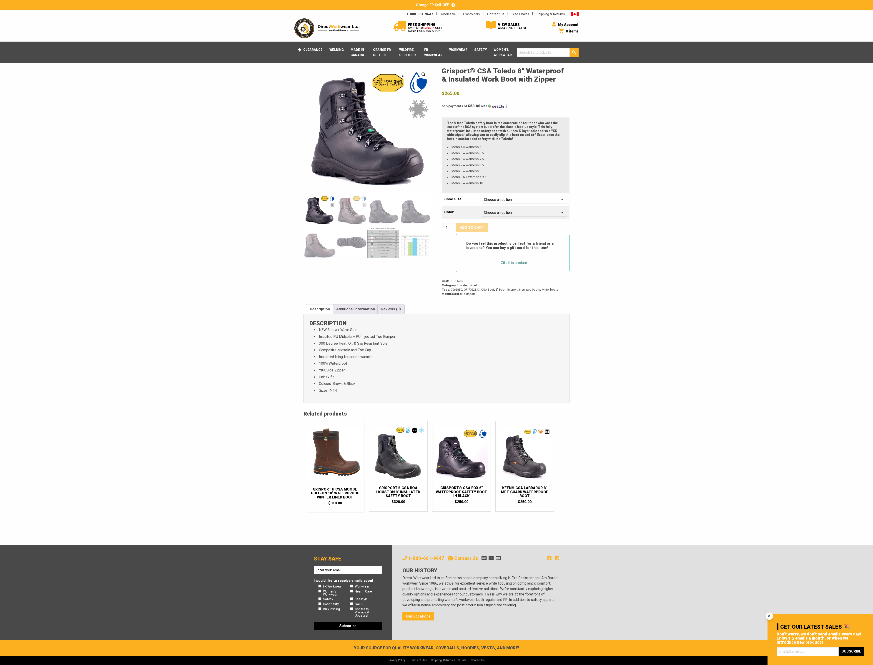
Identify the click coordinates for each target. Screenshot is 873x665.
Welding (336, 50)
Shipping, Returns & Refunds (448, 660)
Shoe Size (453, 199)
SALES (359, 604)
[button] (423, 74)
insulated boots (529, 289)
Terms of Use (418, 660)
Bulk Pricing (331, 609)
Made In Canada (357, 52)
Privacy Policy (397, 660)
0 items (572, 31)
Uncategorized (467, 285)
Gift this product (514, 263)
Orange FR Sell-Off (382, 52)
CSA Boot (487, 289)
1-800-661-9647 (419, 14)
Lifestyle (361, 599)
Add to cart (472, 227)
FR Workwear (433, 52)
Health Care (363, 591)
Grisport (512, 289)
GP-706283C (472, 289)
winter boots (550, 289)
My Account (568, 24)
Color (449, 212)
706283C (456, 289)
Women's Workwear (503, 52)
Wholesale (448, 14)
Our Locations (418, 616)
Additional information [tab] (355, 309)
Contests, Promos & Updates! (362, 612)
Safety (480, 50)
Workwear (458, 50)
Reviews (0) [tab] (391, 309)
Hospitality (331, 604)
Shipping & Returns (551, 14)
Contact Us (495, 14)
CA (575, 14)
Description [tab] (320, 309)
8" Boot (500, 289)
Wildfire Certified (407, 52)
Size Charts (520, 14)
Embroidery (471, 14)
